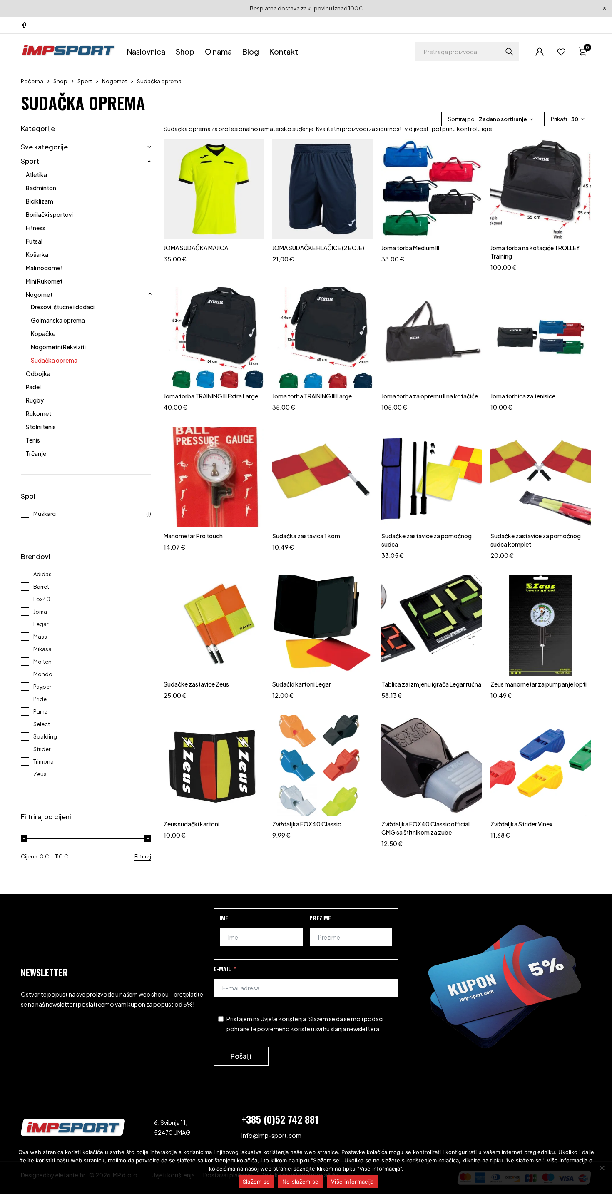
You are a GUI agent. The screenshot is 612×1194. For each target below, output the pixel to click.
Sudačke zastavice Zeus (196, 684)
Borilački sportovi (49, 214)
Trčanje (36, 453)
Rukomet (38, 413)
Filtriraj (142, 856)
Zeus (40, 774)
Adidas (42, 574)
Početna (32, 81)
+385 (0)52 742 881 (280, 1119)
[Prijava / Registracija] (539, 51)
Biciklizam (39, 201)
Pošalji (241, 1056)
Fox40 (41, 599)
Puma (40, 711)
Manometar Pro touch (193, 536)
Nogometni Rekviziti (58, 347)
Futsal (34, 241)
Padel (33, 387)
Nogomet (114, 81)
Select (41, 724)
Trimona (43, 761)
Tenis (33, 440)
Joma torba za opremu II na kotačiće (429, 396)
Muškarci (45, 513)
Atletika (36, 174)
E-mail (222, 968)
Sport (84, 81)
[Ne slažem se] (601, 1168)
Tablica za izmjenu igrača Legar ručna (431, 684)
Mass (40, 636)
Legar (40, 624)
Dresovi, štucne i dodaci (63, 307)
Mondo (42, 674)
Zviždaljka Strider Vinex (521, 824)
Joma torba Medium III (410, 247)
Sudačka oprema (54, 360)
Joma (40, 611)
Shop (60, 81)
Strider (41, 749)
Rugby (35, 400)
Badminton (41, 188)
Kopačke (43, 333)
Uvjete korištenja (283, 1018)
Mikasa (42, 649)
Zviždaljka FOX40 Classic (306, 824)
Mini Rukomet (44, 281)
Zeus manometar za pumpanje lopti (538, 684)
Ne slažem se (300, 1181)
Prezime (320, 917)
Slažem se (256, 1181)
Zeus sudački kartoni (191, 824)
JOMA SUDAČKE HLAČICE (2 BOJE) (318, 247)
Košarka (37, 254)
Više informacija (352, 1181)
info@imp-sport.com (271, 1135)
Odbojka (38, 373)
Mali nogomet (44, 267)
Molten (42, 661)
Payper (42, 686)
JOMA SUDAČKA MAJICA (196, 247)
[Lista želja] (561, 51)
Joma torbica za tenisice (522, 396)
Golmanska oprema (58, 320)
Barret (41, 586)
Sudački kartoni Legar (301, 684)
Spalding (45, 736)
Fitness (35, 227)
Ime (223, 917)
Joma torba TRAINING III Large (312, 396)
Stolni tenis (41, 426)
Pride (40, 699)
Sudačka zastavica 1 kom (306, 536)
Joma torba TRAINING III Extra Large (211, 396)
